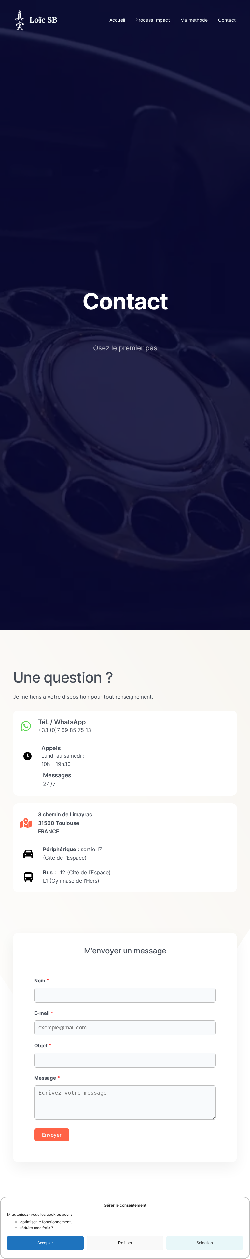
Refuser (125, 1243)
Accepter (45, 1243)
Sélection (204, 1243)
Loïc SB (43, 20)
